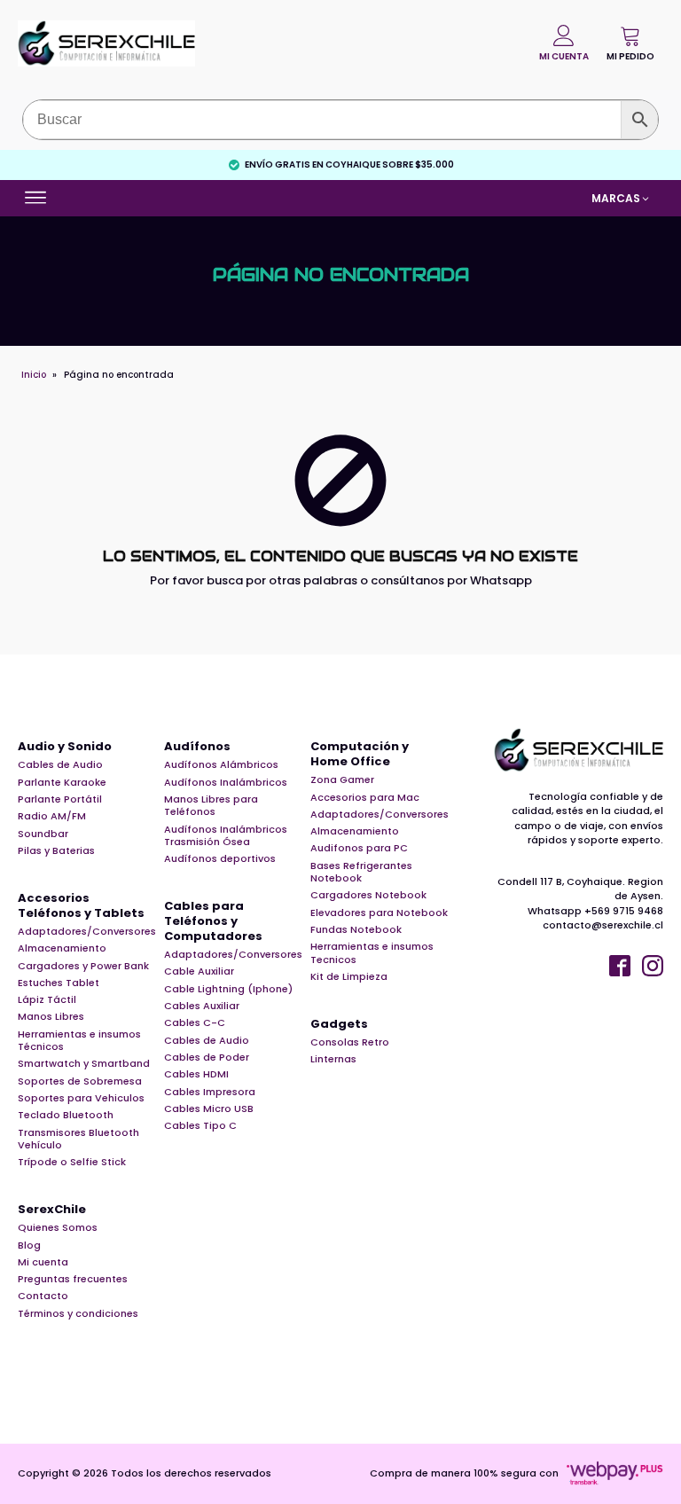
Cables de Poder (206, 1057)
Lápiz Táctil (47, 999)
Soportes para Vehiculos (81, 1098)
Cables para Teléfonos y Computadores (213, 921)
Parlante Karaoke (62, 782)
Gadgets (339, 1024)
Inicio (33, 374)
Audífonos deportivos (220, 858)
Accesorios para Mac (364, 797)
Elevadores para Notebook (379, 912)
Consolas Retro (349, 1042)
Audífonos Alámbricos (221, 764)
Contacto (43, 1295)
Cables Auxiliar (201, 1005)
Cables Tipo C (200, 1125)
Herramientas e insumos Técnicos (79, 1041)
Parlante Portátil (60, 799)
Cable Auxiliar (199, 971)
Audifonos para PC (359, 848)
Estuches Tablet (58, 982)
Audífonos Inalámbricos (225, 782)
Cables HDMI (196, 1074)
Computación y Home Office (359, 755)
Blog (29, 1245)
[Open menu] (38, 198)
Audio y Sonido (65, 747)
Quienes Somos (58, 1227)
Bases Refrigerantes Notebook (361, 872)
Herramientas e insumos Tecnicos (372, 953)
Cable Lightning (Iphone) (228, 989)
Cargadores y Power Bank (83, 966)
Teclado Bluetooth (66, 1114)
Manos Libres (51, 1016)
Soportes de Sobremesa (80, 1081)
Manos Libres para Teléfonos (211, 806)
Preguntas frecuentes (73, 1279)
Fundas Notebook (356, 929)
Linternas (333, 1059)
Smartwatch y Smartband (84, 1063)
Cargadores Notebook (368, 895)
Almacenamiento (62, 948)
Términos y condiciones (78, 1313)
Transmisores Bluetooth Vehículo (78, 1139)
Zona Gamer (342, 779)
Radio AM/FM (52, 816)
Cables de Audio (60, 764)
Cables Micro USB (209, 1108)
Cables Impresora (209, 1091)
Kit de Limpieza (348, 976)
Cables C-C (194, 1022)
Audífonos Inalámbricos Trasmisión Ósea (225, 836)
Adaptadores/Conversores (87, 931)
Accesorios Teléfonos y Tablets (81, 906)
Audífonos (197, 747)
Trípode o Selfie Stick (72, 1161)
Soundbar (43, 833)
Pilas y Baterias (56, 850)
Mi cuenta (43, 1262)
